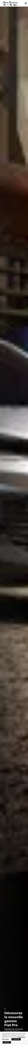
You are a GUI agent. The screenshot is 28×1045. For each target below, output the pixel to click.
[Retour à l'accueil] (10, 3)
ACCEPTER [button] (16, 1039)
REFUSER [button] (7, 1042)
